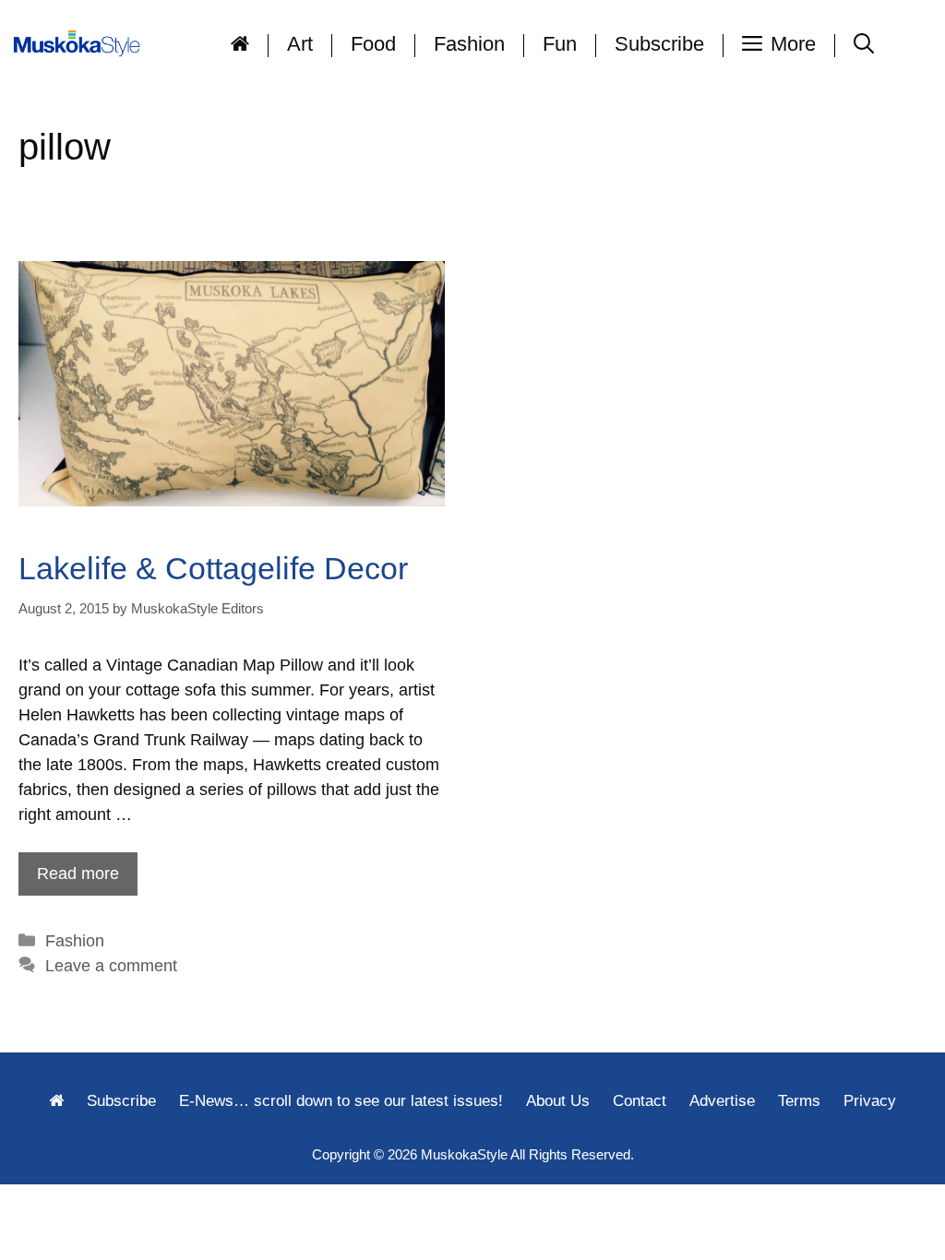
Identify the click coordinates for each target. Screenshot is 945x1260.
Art (300, 43)
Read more (78, 873)
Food (373, 43)
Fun (560, 43)
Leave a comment (111, 966)
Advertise (722, 1101)
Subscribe (659, 43)
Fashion (469, 43)
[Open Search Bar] (863, 43)
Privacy (869, 1101)
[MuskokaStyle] (80, 43)
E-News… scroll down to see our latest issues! (341, 1101)
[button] (779, 43)
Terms (799, 1101)
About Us (558, 1101)
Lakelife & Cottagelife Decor (213, 568)
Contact (639, 1101)
